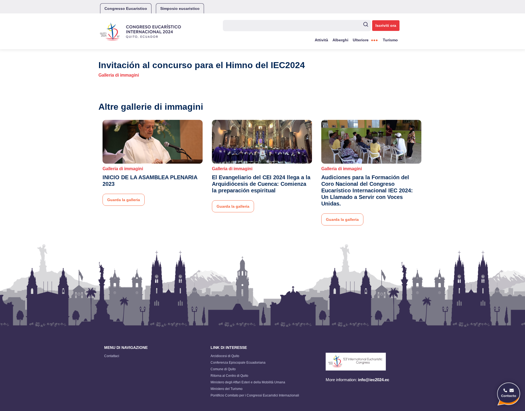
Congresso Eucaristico (125, 8)
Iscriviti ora (385, 25)
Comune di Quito (223, 369)
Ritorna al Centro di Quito (229, 376)
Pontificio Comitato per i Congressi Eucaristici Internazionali (255, 395)
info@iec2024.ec (373, 379)
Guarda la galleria (123, 200)
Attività (321, 40)
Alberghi (340, 40)
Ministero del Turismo (227, 389)
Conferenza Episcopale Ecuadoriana (238, 362)
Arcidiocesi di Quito (225, 356)
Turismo (390, 40)
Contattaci (111, 356)
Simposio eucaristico (180, 8)
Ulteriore (361, 40)
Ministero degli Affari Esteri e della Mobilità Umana (248, 382)
